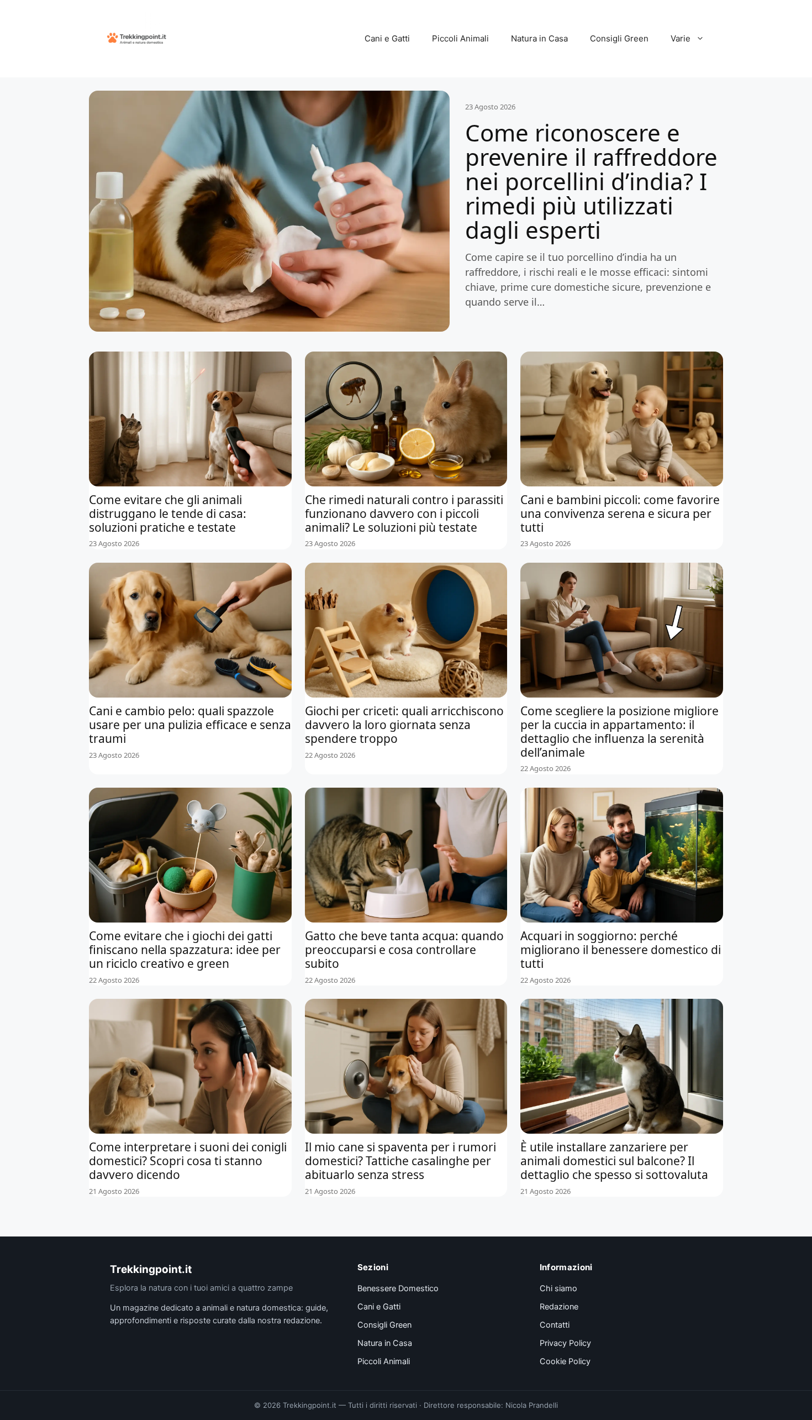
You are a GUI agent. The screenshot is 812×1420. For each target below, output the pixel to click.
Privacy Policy (565, 1343)
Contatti (555, 1325)
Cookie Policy (565, 1361)
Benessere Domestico (398, 1288)
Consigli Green (619, 38)
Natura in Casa (539, 38)
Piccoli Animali (460, 38)
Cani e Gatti (387, 38)
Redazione (559, 1307)
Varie (680, 38)
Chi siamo (558, 1288)
